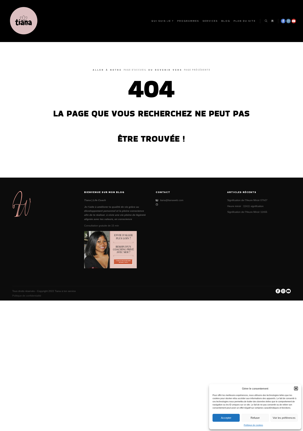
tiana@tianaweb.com (171, 200)
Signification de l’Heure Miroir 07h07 (247, 200)
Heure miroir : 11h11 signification (245, 206)
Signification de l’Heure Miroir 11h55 (247, 212)
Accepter (226, 417)
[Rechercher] (266, 21)
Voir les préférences (284, 417)
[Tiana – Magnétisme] (24, 21)
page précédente (197, 70)
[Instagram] (288, 21)
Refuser (255, 417)
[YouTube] (293, 21)
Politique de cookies (253, 425)
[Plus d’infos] (272, 21)
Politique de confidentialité (26, 295)
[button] (296, 388)
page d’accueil (135, 70)
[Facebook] (283, 21)
